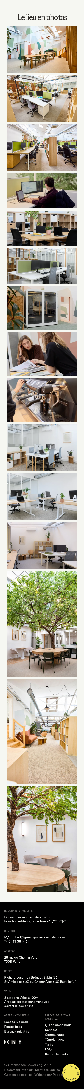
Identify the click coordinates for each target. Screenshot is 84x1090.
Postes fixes (13, 1027)
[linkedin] (13, 1042)
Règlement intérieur (18, 1070)
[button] (76, 7)
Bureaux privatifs (16, 1032)
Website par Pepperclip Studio (56, 1075)
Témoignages (54, 1040)
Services (51, 1030)
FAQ (48, 1049)
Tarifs (49, 1044)
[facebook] (20, 1042)
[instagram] (6, 1042)
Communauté (55, 1035)
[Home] (43, 7)
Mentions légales (47, 1070)
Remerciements (56, 1054)
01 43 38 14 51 (18, 941)
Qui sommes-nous (58, 1025)
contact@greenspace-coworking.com (37, 937)
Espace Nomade (16, 1022)
